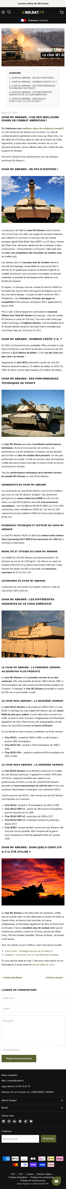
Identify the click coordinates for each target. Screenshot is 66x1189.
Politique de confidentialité (42, 1177)
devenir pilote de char (43, 964)
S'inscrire (48, 1138)
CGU (21, 1174)
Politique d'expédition (18, 1177)
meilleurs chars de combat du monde (42, 128)
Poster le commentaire (19, 1058)
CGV (13, 1174)
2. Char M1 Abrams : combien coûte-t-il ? (33, 82)
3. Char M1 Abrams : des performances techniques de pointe (32, 86)
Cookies (29, 1174)
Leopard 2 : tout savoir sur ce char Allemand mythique (31, 954)
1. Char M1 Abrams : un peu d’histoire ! (31, 78)
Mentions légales (44, 1174)
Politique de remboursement (33, 1180)
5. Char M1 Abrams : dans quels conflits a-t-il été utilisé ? (27, 99)
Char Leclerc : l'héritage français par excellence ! (29, 951)
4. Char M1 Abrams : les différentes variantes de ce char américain (30, 93)
